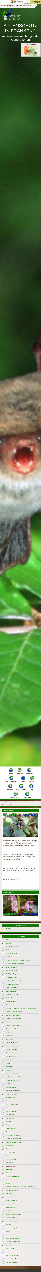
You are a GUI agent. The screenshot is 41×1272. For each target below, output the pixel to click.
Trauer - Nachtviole (12, 1180)
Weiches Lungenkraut (12, 1228)
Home (11, 774)
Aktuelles (29, 774)
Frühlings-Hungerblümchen (14, 981)
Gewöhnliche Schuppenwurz (14, 1022)
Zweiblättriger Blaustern (13, 1259)
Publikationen (21, 789)
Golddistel (9, 1032)
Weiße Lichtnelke (11, 1217)
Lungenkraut (10, 1114)
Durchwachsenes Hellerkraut (15, 963)
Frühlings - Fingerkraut (13, 974)
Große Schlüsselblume (13, 1046)
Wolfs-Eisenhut (10, 1248)
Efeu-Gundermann (11, 970)
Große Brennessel (11, 1042)
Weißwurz (9, 1224)
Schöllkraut (9, 1149)
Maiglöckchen (10, 1125)
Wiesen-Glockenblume (13, 1241)
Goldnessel (9, 1035)
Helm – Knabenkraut (12, 1073)
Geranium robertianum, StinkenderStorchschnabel (21, 1008)
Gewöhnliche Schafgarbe (13, 1018)
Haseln (8, 1063)
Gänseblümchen (11, 991)
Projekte (10, 789)
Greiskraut (9, 1039)
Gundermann (10, 1059)
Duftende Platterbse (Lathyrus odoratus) (18, 960)
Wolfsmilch (9, 1252)
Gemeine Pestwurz (12, 1001)
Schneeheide (10, 1162)
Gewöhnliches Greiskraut (13, 1025)
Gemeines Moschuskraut (13, 1005)
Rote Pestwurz (10, 1145)
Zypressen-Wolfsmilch (13, 1262)
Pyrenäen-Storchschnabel (14, 1138)
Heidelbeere (10, 1070)
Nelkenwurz (9, 1132)
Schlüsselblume (11, 1156)
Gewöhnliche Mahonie (13, 1015)
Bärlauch (9, 943)
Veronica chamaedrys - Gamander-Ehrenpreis (20, 1186)
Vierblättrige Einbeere (12, 1190)
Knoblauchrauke (11, 1097)
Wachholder (9, 1197)
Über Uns (19, 774)
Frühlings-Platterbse (12, 984)
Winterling (9, 1245)
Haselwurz (9, 1066)
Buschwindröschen (12, 953)
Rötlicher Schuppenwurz (13, 1142)
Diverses (23, 781)
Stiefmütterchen (11, 1173)
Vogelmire (9, 1193)
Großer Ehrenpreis (12, 1049)
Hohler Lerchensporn (12, 1080)
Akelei (8, 939)
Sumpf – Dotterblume (12, 1176)
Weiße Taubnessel (11, 1221)
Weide (8, 1231)
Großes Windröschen (12, 1053)
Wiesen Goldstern (11, 1234)
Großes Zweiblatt (11, 1056)
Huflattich (9, 1083)
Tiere (31, 789)
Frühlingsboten (27, 802)
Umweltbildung (15, 797)
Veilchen (8, 1183)
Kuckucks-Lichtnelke (12, 1104)
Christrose (9, 957)
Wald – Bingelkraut (11, 1200)
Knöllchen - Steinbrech (13, 1090)
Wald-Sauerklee (11, 1204)
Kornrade (9, 1101)
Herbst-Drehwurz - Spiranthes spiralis (17, 1077)
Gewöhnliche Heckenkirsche (14, 1011)
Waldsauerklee (10, 1207)
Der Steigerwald (11, 781)
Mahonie (8, 1121)
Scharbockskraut (11, 1152)
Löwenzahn (9, 1108)
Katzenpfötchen (11, 1087)
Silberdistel (9, 1169)
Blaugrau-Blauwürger (12, 946)
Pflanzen (32, 781)
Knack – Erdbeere (11, 1094)
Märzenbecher (10, 1118)
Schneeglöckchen (11, 1159)
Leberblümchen (11, 1111)
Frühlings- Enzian (11, 977)
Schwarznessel (6, 805)
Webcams (27, 797)
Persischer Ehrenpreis (13, 1135)
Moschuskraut (10, 1128)
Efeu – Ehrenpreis (11, 967)
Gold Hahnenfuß (11, 1029)
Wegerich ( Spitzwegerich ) (14, 1214)
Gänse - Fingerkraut (12, 987)
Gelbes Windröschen (12, 998)
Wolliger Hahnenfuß (12, 1255)
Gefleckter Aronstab (12, 994)
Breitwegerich (10, 950)
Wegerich (9, 1210)
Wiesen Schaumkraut (12, 1238)
